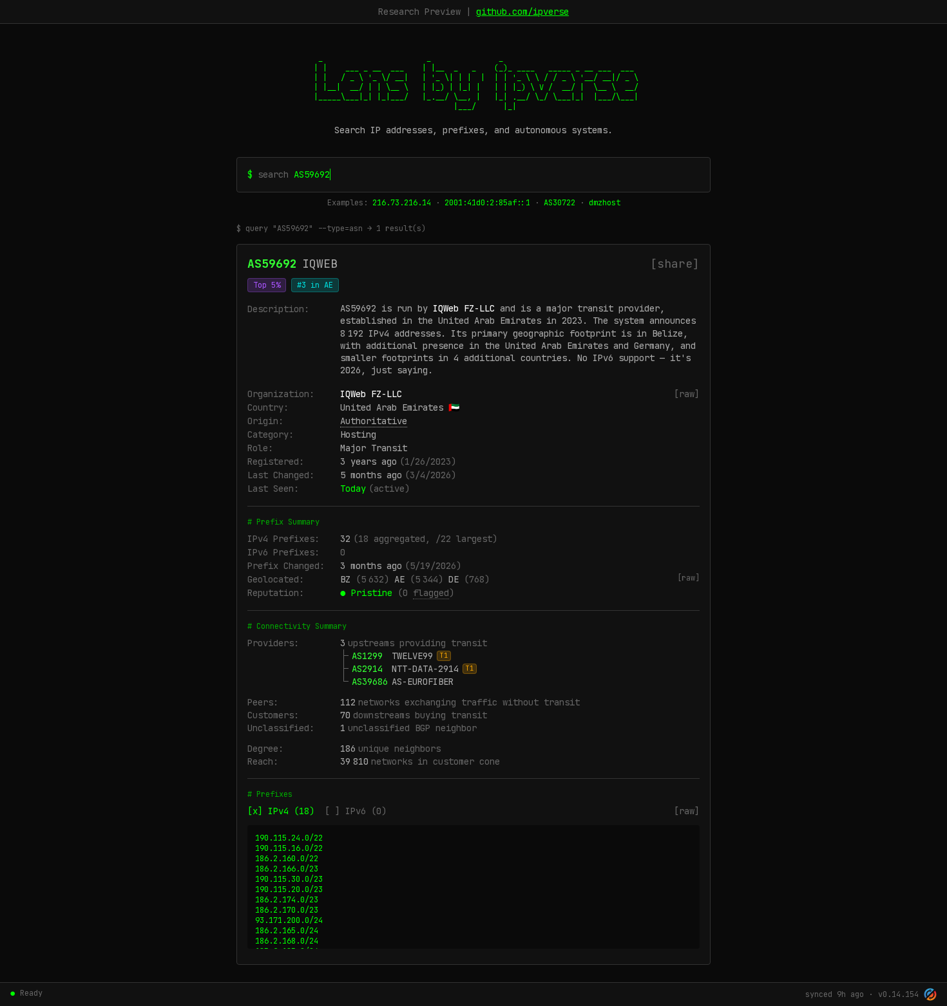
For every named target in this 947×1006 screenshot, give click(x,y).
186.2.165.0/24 (286, 931)
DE (453, 579)
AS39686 (370, 681)
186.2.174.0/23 (286, 900)
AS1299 (367, 656)
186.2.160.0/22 (286, 858)
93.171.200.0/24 (289, 920)
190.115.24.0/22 (289, 838)
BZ (345, 579)
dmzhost (604, 203)
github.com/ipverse (522, 11)
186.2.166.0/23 (286, 869)
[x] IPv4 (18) (280, 811)
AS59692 (272, 263)
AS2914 (367, 669)
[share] (675, 263)
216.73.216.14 (401, 203)
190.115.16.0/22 (289, 848)
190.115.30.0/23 (289, 879)
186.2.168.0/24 (286, 941)
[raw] (687, 394)
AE (399, 579)
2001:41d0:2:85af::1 (487, 203)
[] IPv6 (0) (356, 811)
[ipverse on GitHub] (930, 994)
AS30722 (559, 203)
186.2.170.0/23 (286, 910)
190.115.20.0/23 (289, 889)
